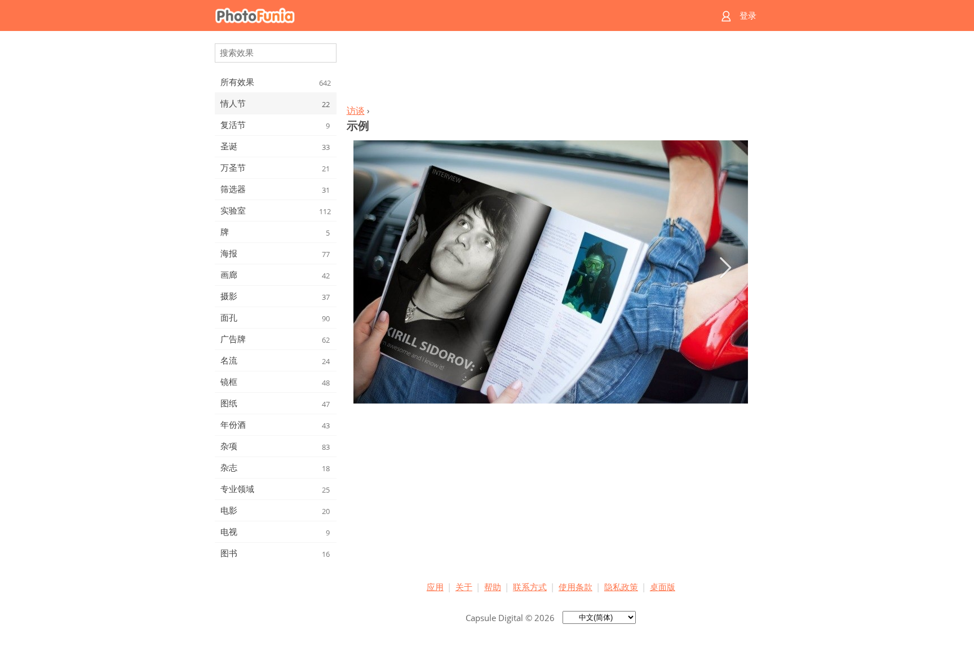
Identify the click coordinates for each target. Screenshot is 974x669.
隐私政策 (621, 586)
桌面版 (662, 586)
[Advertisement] (551, 71)
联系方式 (530, 586)
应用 (435, 586)
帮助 (492, 586)
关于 (463, 586)
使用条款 (575, 586)
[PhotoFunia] (443, 15)
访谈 (356, 110)
